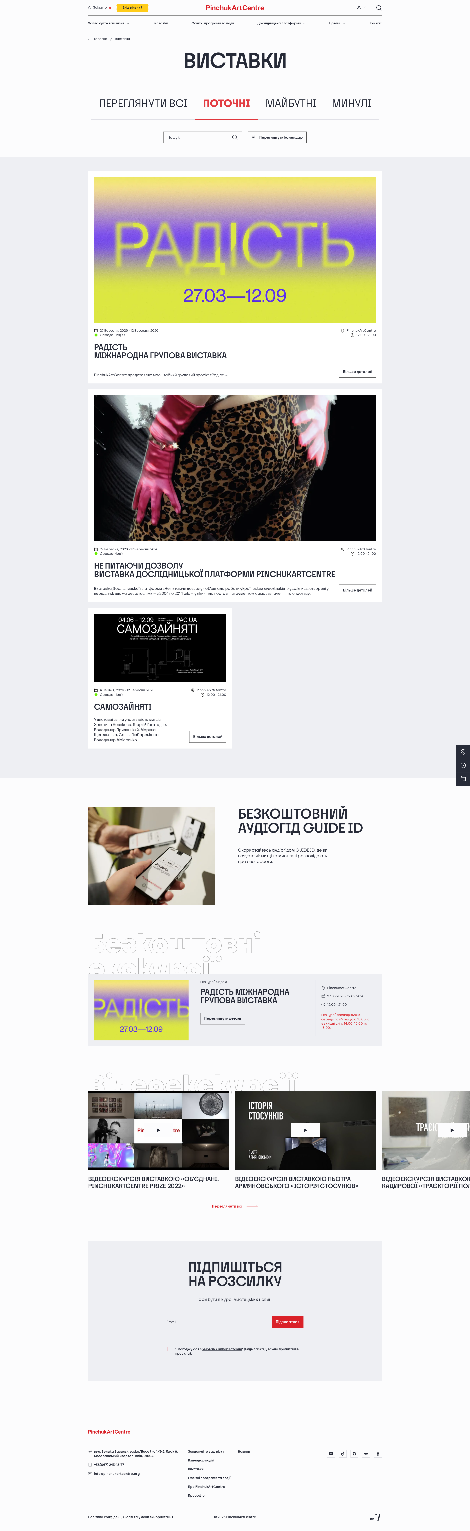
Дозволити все (341, 1509)
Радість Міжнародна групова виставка (160, 352)
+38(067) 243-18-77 (109, 1465)
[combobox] (361, 8)
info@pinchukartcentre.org (117, 1474)
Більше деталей (357, 371)
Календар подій (201, 1460)
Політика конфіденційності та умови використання (130, 1517)
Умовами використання (222, 1349)
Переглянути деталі (222, 1018)
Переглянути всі (143, 103)
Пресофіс (196, 1496)
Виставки (160, 23)
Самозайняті (122, 707)
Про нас (375, 23)
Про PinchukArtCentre (206, 1487)
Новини (244, 1452)
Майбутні (290, 103)
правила (182, 1354)
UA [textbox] (359, 8)
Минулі (351, 103)
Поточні (226, 103)
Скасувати (377, 1509)
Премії (334, 23)
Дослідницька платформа (279, 23)
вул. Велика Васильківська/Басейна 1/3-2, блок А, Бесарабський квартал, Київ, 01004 (136, 1454)
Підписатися (288, 1322)
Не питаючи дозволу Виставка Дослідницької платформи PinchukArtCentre (214, 570)
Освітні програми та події (212, 23)
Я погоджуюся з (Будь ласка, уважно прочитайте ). (237, 1351)
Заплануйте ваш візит (106, 23)
